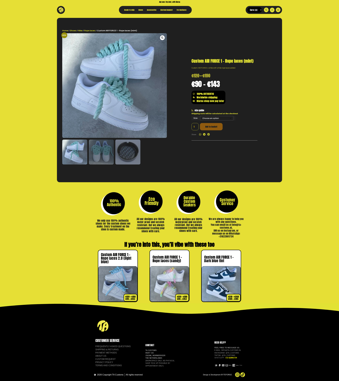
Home (65, 30)
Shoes (140, 10)
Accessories (151, 10)
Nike (80, 30)
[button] (162, 37)
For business (181, 10)
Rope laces (89, 30)
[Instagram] (237, 374)
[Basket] (278, 10)
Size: (195, 118)
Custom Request (166, 10)
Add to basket (211, 126)
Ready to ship (129, 10)
